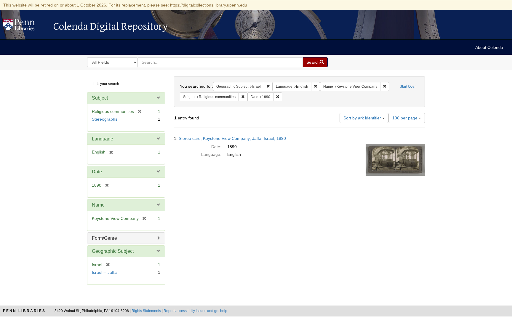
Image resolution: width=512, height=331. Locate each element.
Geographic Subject (113, 251)
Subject (100, 97)
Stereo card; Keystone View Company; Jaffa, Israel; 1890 (232, 138)
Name (98, 204)
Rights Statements (146, 311)
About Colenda (489, 47)
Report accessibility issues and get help (195, 311)
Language (102, 138)
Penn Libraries (24, 311)
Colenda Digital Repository (25, 26)
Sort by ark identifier (362, 118)
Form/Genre (104, 238)
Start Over (408, 86)
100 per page (405, 118)
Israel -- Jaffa (104, 272)
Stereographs (104, 119)
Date (97, 171)
